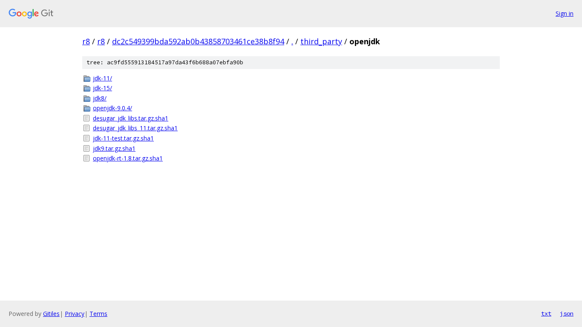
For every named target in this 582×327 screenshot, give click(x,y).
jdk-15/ (102, 88)
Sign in (564, 13)
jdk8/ (100, 98)
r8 (86, 41)
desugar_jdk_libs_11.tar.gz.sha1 (135, 128)
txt (546, 313)
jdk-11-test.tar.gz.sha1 (123, 138)
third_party (321, 41)
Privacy (74, 314)
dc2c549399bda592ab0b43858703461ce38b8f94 (198, 41)
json (566, 313)
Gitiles (51, 314)
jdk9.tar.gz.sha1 (114, 148)
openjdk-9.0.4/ (112, 108)
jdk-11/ (102, 78)
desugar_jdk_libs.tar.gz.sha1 (130, 118)
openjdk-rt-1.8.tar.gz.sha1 (128, 158)
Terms (98, 314)
